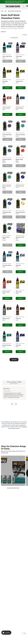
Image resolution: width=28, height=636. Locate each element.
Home (2, 10)
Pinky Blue (18, 265)
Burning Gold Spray (20, 212)
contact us (24, 426)
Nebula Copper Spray (19, 160)
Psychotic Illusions (6, 265)
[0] (26, 6)
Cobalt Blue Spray (6, 212)
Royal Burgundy (19, 108)
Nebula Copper (6, 292)
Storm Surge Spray (20, 134)
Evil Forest (18, 318)
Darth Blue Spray (20, 186)
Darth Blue (18, 345)
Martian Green (6, 318)
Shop (6, 10)
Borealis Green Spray (6, 238)
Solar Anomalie (6, 108)
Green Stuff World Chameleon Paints (14, 10)
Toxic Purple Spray (7, 134)
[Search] (24, 6)
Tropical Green (19, 81)
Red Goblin (5, 81)
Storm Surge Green (7, 56)
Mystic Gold (18, 292)
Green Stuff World (6, 54)
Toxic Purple (19, 56)
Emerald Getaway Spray (6, 186)
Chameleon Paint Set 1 (20, 238)
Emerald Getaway (6, 345)
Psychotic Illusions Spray (6, 160)
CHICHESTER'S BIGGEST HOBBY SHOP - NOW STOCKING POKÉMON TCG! (15, 1)
